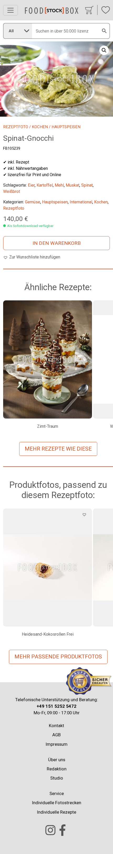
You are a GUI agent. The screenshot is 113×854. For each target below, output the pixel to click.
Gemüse (32, 201)
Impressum (57, 744)
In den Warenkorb (57, 243)
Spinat (87, 185)
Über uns (56, 759)
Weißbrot (11, 191)
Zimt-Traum (47, 426)
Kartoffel (45, 185)
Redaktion (56, 768)
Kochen (40, 127)
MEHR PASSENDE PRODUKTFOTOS (58, 656)
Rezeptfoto (15, 127)
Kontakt (56, 725)
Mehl (59, 185)
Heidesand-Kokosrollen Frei (48, 634)
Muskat (72, 185)
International (81, 201)
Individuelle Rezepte (56, 812)
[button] (104, 50)
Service (56, 793)
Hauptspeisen (55, 201)
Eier (31, 185)
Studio (56, 778)
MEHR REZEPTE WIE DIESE (58, 449)
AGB (56, 734)
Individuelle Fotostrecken (56, 802)
